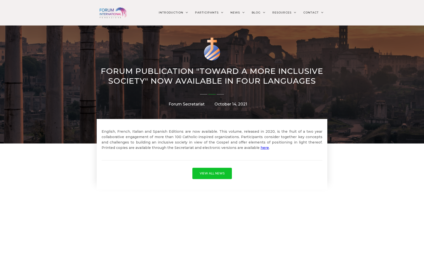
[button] (173, 12)
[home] (113, 12)
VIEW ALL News (212, 173)
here (265, 147)
